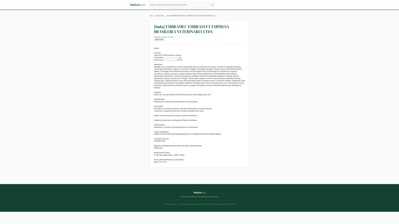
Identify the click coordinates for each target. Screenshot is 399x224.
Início (151, 16)
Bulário (137, 5)
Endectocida (160, 16)
